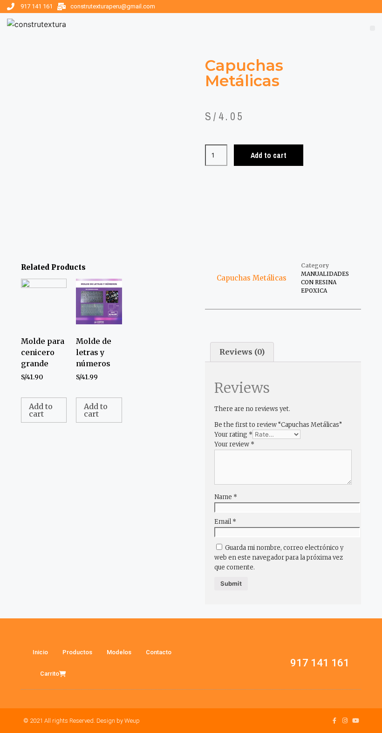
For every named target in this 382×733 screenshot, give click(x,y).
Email (225, 522)
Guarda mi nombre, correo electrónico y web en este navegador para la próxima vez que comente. (278, 557)
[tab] (242, 352)
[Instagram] (345, 721)
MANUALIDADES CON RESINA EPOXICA (325, 282)
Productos (77, 652)
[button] (372, 28)
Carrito (49, 673)
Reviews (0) (242, 351)
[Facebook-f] (334, 721)
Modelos (119, 652)
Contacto (158, 652)
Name (225, 497)
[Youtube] (356, 721)
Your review (234, 444)
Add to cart (268, 155)
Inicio (40, 652)
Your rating (233, 434)
